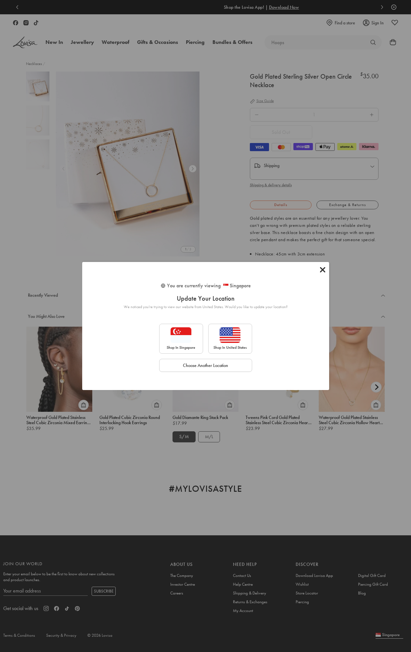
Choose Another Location (205, 365)
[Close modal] (322, 270)
